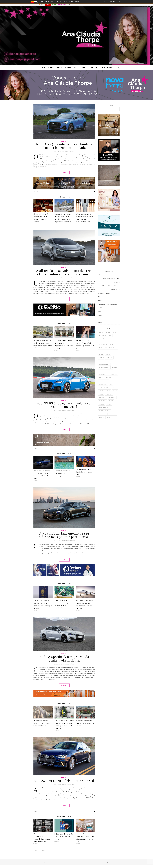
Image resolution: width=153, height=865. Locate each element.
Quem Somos (94, 68)
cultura (109, 357)
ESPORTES (54, 4)
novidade (102, 397)
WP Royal (43, 862)
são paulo (102, 414)
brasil (101, 354)
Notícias (59, 68)
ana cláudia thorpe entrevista (105, 340)
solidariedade (103, 407)
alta (114, 332)
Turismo (101, 417)
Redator (36, 191)
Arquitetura (103, 344)
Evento (114, 367)
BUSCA (104, 1)
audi (100, 347)
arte (111, 344)
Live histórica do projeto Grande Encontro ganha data (84, 471)
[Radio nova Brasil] (76, 99)
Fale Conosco (107, 68)
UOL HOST (52, 1)
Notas (99, 311)
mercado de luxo (104, 390)
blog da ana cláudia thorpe (108, 350)
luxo (112, 387)
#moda (101, 332)
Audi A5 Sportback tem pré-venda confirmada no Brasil (64, 658)
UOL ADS (77, 1)
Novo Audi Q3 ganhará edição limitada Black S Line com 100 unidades (64, 146)
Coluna (50, 68)
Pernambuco (111, 397)
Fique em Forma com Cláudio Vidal (107, 304)
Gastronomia (112, 374)
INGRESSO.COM (45, 1)
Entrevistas (101, 297)
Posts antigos (40, 851)
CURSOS (65, 1)
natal (101, 394)
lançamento (103, 384)
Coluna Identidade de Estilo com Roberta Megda (111, 287)
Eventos (68, 68)
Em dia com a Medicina (104, 293)
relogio (101, 404)
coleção (101, 357)
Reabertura (102, 400)
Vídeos (76, 68)
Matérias (84, 68)
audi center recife (110, 347)
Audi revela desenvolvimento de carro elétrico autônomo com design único (64, 272)
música (115, 390)
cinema (108, 354)
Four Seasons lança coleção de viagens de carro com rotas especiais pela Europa (43, 343)
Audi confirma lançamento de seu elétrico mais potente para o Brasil (64, 535)
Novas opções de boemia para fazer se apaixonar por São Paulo (85, 723)
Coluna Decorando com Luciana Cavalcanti (111, 280)
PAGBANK (59, 1)
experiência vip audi (105, 370)
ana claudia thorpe (105, 335)
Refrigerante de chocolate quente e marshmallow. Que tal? (64, 836)
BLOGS (69, 4)
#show (108, 332)
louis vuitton (103, 387)
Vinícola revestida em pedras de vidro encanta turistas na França (41, 723)
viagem (109, 417)
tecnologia (112, 414)
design (101, 360)
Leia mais (64, 172)
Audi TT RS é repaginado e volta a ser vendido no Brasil (64, 405)
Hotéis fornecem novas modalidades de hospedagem (62, 473)
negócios (109, 394)
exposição (102, 374)
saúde (109, 404)
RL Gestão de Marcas (114, 862)
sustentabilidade (104, 410)
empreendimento (104, 364)
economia (109, 360)
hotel (101, 377)
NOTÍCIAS (48, 4)
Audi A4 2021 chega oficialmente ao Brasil (64, 780)
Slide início (101, 319)
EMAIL (120, 1)
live (111, 384)
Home (43, 68)
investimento (103, 380)
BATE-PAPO (113, 1)
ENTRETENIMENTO (62, 4)
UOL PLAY (71, 1)
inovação (109, 377)
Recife (111, 400)
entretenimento (104, 367)
